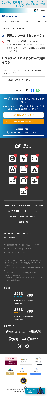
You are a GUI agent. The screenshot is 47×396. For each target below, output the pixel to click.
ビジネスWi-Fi (19, 28)
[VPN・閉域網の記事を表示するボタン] (23, 158)
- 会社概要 (17, 303)
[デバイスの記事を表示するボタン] (23, 180)
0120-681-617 (17, 133)
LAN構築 (5, 28)
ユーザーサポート (9, 233)
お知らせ (13, 216)
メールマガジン (27, 233)
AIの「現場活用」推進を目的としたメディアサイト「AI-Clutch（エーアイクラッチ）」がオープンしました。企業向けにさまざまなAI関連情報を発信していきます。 (23, 4)
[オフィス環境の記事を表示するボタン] (23, 191)
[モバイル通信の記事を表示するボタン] (12, 180)
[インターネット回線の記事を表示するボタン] (12, 158)
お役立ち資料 (13, 211)
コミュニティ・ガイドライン (12, 249)
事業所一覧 (23, 222)
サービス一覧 (9, 205)
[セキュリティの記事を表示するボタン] (12, 169)
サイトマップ (22, 253)
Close (25, 387)
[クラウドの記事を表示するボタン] (34, 158)
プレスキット (29, 249)
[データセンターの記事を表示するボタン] (23, 169)
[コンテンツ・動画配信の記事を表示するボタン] (34, 180)
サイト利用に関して (10, 253)
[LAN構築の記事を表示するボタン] (34, 169)
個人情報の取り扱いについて (28, 245)
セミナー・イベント (31, 211)
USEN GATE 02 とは (29, 216)
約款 (18, 233)
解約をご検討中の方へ (10, 237)
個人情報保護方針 (9, 245)
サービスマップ (25, 205)
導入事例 (39, 205)
